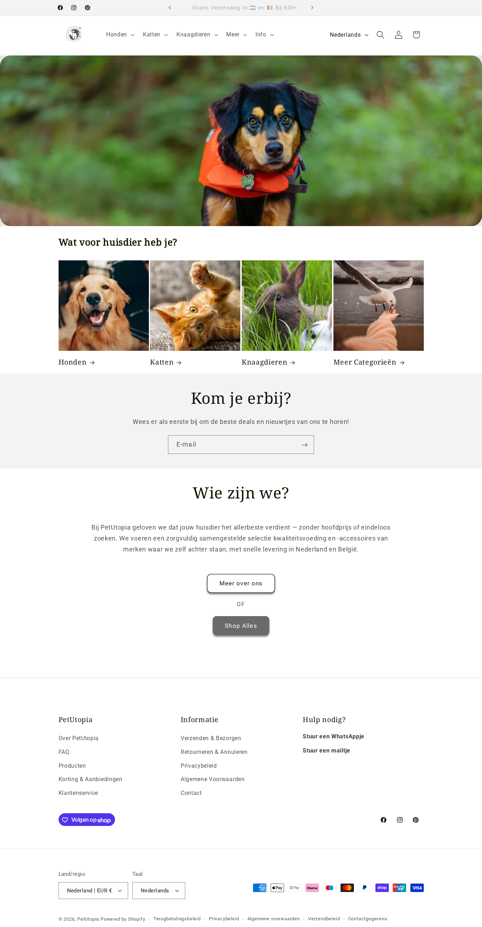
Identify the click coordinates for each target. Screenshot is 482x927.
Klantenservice (78, 792)
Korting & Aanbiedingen (90, 779)
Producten (72, 765)
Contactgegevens (367, 918)
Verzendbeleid (324, 918)
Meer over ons (241, 583)
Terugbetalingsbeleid (177, 918)
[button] (119, 34)
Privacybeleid (199, 765)
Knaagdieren (264, 362)
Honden (73, 362)
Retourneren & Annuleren (214, 751)
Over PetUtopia (79, 737)
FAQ (64, 751)
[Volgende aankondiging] (312, 8)
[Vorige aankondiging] (169, 8)
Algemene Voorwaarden (213, 779)
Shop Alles (241, 625)
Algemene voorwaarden (273, 918)
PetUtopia (88, 919)
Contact (191, 792)
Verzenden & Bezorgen (211, 737)
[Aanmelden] (305, 444)
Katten (162, 362)
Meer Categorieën (365, 362)
